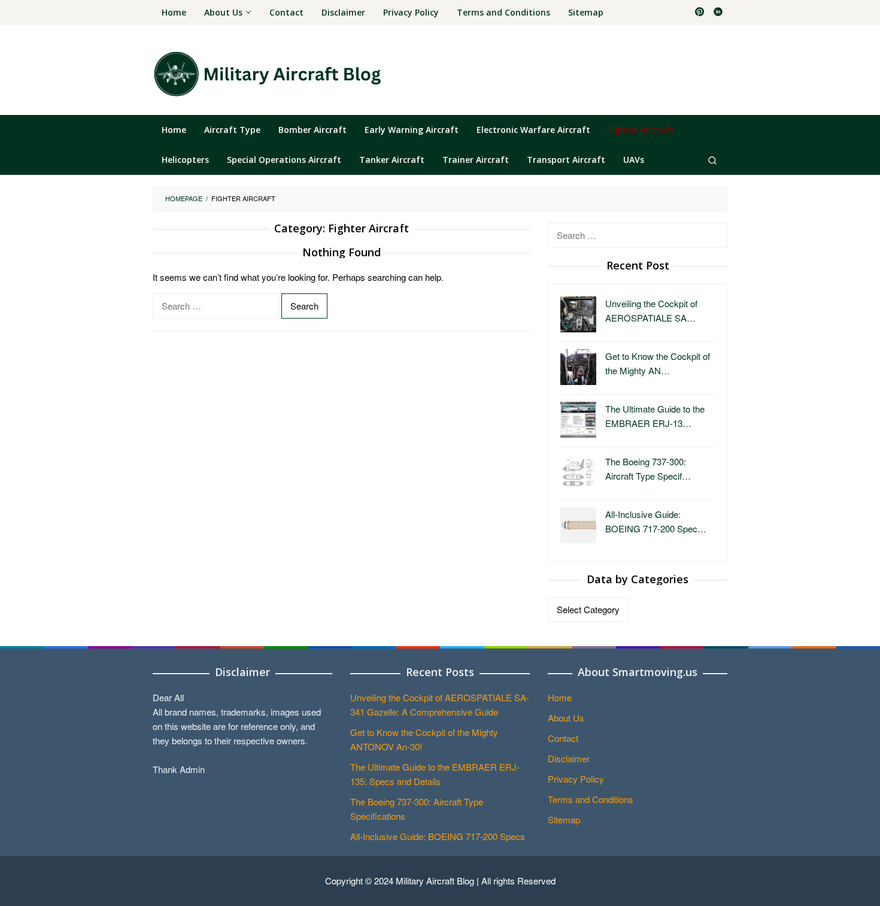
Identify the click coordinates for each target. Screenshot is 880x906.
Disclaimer (569, 758)
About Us (566, 717)
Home (560, 697)
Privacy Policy (576, 778)
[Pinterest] (699, 12)
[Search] (712, 160)
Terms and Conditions (590, 799)
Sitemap (564, 819)
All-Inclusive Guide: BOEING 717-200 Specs (437, 836)
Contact (563, 738)
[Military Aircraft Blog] (267, 73)
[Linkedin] (718, 12)
